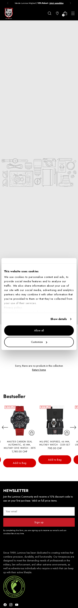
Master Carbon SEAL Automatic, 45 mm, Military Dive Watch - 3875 (20, 444)
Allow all (39, 330)
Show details (58, 319)
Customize (37, 342)
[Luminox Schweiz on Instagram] (11, 605)
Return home (39, 370)
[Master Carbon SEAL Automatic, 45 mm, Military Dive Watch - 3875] (19, 420)
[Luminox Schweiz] (8, 13)
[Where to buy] (57, 13)
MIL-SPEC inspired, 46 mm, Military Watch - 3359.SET (54, 443)
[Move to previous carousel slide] (5, 427)
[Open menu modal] (73, 13)
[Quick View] (31, 432)
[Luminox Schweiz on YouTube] (17, 605)
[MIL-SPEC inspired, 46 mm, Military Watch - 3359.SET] (54, 420)
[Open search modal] (49, 13)
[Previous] (8, 3)
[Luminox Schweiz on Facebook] (5, 605)
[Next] (70, 3)
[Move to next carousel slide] (73, 427)
